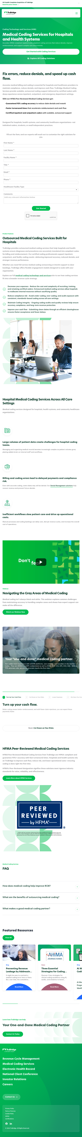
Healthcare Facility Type (14, 187)
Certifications (9, 1119)
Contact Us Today (13, 1034)
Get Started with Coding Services (41, 52)
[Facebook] (6, 1123)
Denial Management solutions (61, 486)
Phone (7, 180)
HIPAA (7, 1116)
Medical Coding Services (18, 1064)
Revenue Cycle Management (21, 1059)
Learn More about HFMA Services (19, 778)
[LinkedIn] (11, 1123)
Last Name (9, 150)
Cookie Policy (9, 1113)
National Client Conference (20, 1074)
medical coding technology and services (33, 276)
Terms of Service (10, 1111)
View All (8, 938)
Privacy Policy (9, 1108)
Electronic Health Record (19, 1069)
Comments (8, 194)
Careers (8, 1084)
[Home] (10, 13)
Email (7, 172)
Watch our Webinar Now (15, 612)
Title (6, 165)
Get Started (41, 208)
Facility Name (10, 158)
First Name (9, 143)
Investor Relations (14, 1079)
